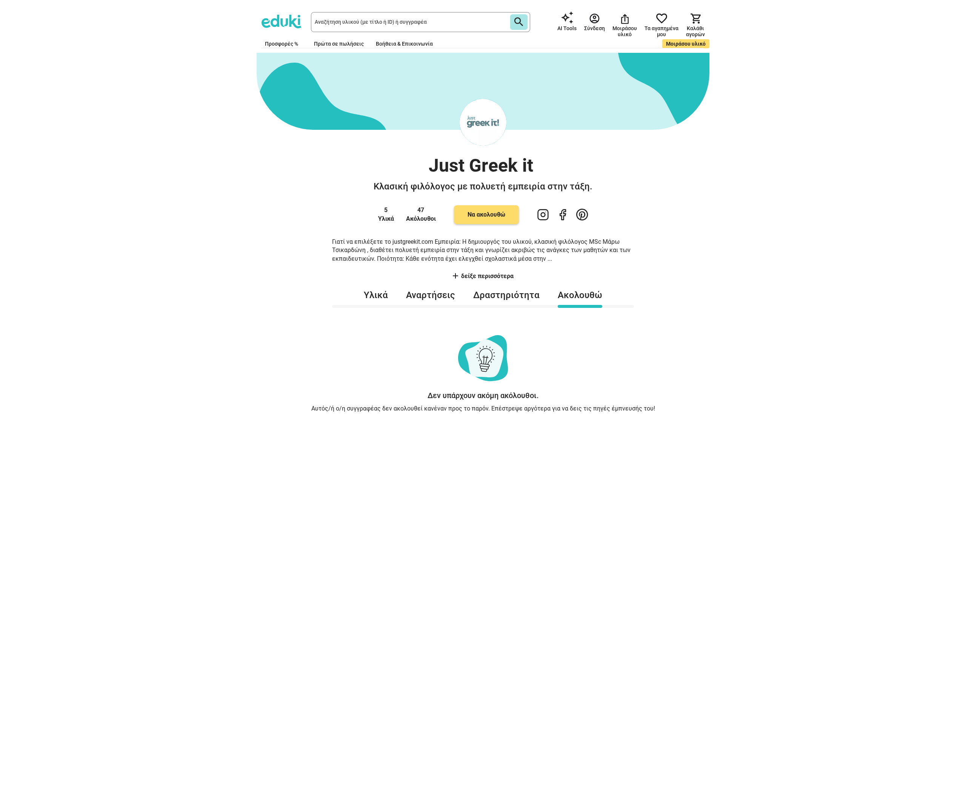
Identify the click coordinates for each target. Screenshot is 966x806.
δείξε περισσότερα (487, 276)
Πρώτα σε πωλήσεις (339, 44)
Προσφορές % (281, 44)
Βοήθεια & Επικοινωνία (404, 44)
